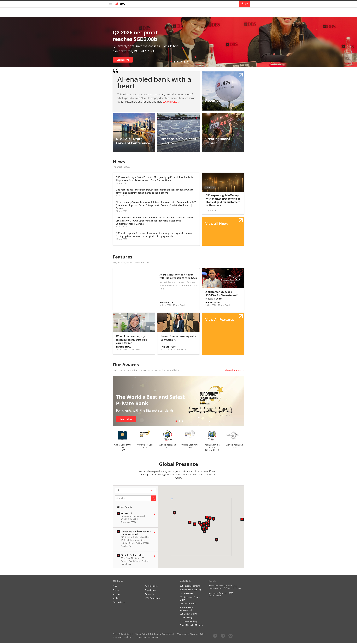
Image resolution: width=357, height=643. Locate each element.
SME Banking (186, 617)
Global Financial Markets (191, 625)
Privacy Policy (140, 634)
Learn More (123, 59)
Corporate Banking (188, 621)
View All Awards (233, 370)
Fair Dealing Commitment (162, 634)
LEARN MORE (169, 101)
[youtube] (230, 636)
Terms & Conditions (122, 634)
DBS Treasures (186, 593)
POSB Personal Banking (190, 589)
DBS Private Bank (188, 603)
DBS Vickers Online (188, 613)
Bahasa (120, 208)
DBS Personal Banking (190, 586)
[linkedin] (223, 636)
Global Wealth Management (186, 608)
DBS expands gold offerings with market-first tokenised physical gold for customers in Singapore (223, 200)
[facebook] (215, 636)
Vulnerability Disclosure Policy (191, 634)
